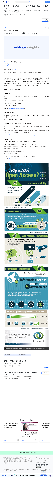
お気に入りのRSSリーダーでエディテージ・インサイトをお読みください (43, 460)
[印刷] (45, 28)
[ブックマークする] (48, 28)
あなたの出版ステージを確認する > (27, 452)
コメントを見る (45, 367)
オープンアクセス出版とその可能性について (29, 435)
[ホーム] (7, 2)
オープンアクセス (9, 355)
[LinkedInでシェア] (10, 367)
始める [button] (47, 1)
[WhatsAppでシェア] (12, 367)
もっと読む (5, 463)
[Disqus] (26, 399)
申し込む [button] (46, 20)
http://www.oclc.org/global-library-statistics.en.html (20, 158)
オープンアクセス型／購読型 (11, 30)
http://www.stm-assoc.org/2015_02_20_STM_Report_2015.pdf (22, 135)
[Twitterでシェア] (7, 367)
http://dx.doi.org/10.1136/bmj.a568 (16, 108)
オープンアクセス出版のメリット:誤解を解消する (11, 426)
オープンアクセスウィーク (23, 355)
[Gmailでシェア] (15, 367)
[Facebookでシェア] (5, 367)
